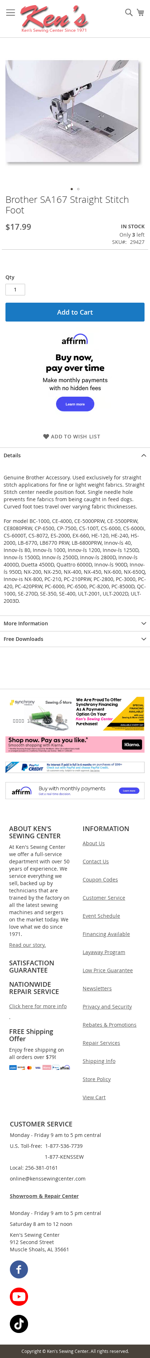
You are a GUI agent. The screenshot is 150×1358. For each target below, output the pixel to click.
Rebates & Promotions (110, 1024)
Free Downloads (23, 638)
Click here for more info (38, 1006)
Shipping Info (99, 1061)
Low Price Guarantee (108, 970)
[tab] (75, 455)
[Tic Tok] (75, 1324)
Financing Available (106, 933)
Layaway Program (104, 952)
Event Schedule (101, 915)
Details (12, 455)
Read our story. (27, 944)
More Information (26, 623)
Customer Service (104, 897)
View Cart (94, 1097)
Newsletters (97, 988)
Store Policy (97, 1079)
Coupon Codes (100, 879)
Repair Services (101, 1042)
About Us (94, 843)
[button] (71, 189)
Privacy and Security (107, 1006)
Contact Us (96, 861)
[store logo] (55, 19)
